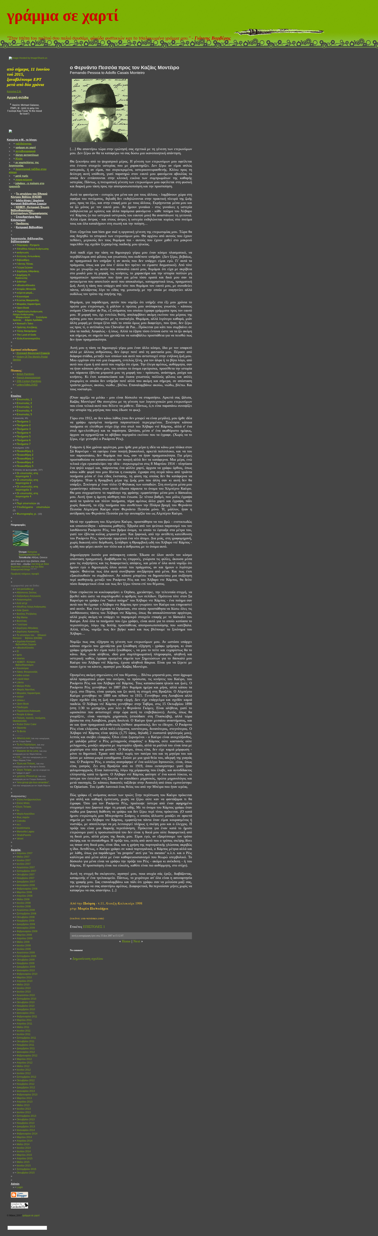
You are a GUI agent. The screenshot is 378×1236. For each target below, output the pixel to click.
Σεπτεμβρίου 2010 (25, 998)
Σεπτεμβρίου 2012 (25, 1076)
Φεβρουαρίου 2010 (26, 974)
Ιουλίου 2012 (23, 1073)
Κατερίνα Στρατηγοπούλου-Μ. (29, 553)
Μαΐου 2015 (22, 1162)
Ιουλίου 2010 (23, 991)
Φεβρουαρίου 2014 (26, 1133)
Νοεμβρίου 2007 (24, 878)
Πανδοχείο (21, 707)
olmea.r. (20, 700)
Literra (19, 682)
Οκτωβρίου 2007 (25, 874)
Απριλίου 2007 (23, 853)
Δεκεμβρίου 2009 (25, 966)
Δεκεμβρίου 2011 (25, 1048)
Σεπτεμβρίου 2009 (25, 956)
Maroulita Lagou (24, 831)
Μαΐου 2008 (22, 899)
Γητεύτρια (21, 624)
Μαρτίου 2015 (23, 1155)
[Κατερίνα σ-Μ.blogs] (10, 135)
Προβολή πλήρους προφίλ (25, 573)
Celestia (20, 821)
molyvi (19, 696)
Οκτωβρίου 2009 (25, 959)
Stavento (20, 727)
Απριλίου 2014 (23, 1140)
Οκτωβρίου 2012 (25, 1080)
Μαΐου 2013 (22, 1105)
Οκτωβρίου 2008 (25, 917)
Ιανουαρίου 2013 (25, 1091)
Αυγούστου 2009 (25, 952)
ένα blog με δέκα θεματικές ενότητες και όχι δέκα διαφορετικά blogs (30, 567)
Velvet (19, 838)
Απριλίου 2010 (23, 981)
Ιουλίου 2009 (23, 949)
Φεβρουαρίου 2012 (26, 1055)
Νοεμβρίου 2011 (24, 1045)
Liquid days (22, 679)
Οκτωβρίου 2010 (25, 1002)
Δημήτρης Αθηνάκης (26, 628)
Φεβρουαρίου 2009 (26, 931)
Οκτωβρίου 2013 (25, 1119)
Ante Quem (22, 610)
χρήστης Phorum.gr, (29, 777)
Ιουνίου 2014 (23, 1147)
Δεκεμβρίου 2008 (25, 924)
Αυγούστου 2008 (25, 910)
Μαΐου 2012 (22, 1066)
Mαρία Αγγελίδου (25, 813)
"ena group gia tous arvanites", (31, 784)
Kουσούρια (22, 668)
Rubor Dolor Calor (25, 724)
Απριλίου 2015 (23, 1158)
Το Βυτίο (20, 731)
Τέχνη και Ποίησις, (29, 765)
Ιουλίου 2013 (23, 1112)
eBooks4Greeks (24, 647)
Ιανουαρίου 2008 (25, 885)
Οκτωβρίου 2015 (25, 1172)
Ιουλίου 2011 (23, 1034)
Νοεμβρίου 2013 (24, 1123)
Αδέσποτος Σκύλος (26, 592)
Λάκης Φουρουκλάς (26, 671)
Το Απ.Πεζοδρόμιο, (28, 746)
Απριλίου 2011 (23, 1023)
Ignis (18, 654)
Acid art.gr (21, 603)
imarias (20, 658)
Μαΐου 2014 (22, 1144)
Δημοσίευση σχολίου (87, 959)
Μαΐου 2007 (22, 856)
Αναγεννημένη (23, 599)
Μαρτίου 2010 (23, 977)
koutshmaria (22, 828)
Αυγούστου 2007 (25, 867)
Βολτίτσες (21, 621)
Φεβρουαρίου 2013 (26, 1094)
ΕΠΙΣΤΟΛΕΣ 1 (94, 927)
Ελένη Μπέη (22, 803)
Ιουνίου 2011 (23, 1030)
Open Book (22, 703)
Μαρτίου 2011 (23, 1020)
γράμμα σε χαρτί (63, 15)
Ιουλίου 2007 (23, 864)
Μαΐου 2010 (22, 984)
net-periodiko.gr (24, 589)
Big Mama (21, 617)
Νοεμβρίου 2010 (24, 1005)
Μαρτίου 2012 (23, 1059)
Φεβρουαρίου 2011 (26, 1016)
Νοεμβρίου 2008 (24, 920)
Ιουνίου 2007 (23, 860)
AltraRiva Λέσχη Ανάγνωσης (30, 606)
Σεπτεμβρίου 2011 (25, 1037)
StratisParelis (23, 835)
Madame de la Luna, (30, 752)
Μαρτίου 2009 (23, 935)
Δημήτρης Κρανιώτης (27, 631)
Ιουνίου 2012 (23, 1069)
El (17, 651)
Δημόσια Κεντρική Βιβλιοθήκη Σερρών (24, 643)
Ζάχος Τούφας (23, 806)
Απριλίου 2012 (23, 1062)
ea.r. (18, 824)
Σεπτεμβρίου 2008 (25, 913)
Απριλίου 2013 (23, 1101)
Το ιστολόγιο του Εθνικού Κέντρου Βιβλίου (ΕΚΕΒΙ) (29, 636)
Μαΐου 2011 (22, 1027)
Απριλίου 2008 (23, 895)
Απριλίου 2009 (23, 938)
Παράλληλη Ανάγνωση (27, 710)
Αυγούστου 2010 (25, 995)
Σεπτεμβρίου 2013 (25, 1116)
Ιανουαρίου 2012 (25, 1052)
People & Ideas (24, 714)
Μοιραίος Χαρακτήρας (27, 693)
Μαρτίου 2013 (23, 1098)
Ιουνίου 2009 (23, 945)
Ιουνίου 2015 (23, 1165)
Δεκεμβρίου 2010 (25, 1009)
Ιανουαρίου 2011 (25, 1013)
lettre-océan (22, 675)
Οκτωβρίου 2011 (24, 1041)
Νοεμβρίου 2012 (24, 1084)
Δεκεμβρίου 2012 (25, 1087)
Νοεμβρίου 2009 (24, 963)
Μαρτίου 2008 (23, 892)
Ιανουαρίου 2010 (25, 970)
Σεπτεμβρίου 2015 (25, 1169)
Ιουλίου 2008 (23, 906)
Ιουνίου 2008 (23, 903)
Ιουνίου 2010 (23, 988)
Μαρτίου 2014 (23, 1137)
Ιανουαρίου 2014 (25, 1130)
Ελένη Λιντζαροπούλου (28, 799)
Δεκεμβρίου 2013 (25, 1126)
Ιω (17, 810)
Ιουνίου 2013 (23, 1108)
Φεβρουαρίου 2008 (26, 888)
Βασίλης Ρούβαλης (26, 613)
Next (136, 941)
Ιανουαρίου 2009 (25, 927)
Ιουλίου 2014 (23, 1151)
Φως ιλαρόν (22, 817)
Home (126, 941)
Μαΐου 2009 (22, 942)
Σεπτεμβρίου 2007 (25, 871)
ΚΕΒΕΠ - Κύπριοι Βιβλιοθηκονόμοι (24, 663)
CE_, (30, 758)
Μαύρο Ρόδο (23, 686)
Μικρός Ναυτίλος (25, 689)
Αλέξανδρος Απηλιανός (28, 596)
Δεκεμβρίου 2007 (25, 881)
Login (19, 1187)
